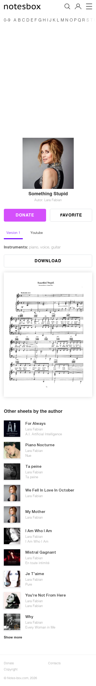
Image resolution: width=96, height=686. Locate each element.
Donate (25, 214)
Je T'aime (34, 574)
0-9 (7, 19)
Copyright (10, 669)
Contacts (54, 663)
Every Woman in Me (40, 627)
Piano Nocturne (40, 445)
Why (29, 617)
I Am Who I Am (38, 531)
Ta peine (33, 466)
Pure (28, 584)
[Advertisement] (48, 74)
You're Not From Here (45, 595)
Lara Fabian (34, 429)
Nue (28, 455)
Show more (13, 637)
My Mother (35, 512)
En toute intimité (37, 563)
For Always (35, 424)
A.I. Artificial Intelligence (43, 434)
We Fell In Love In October (49, 490)
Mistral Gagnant (40, 552)
